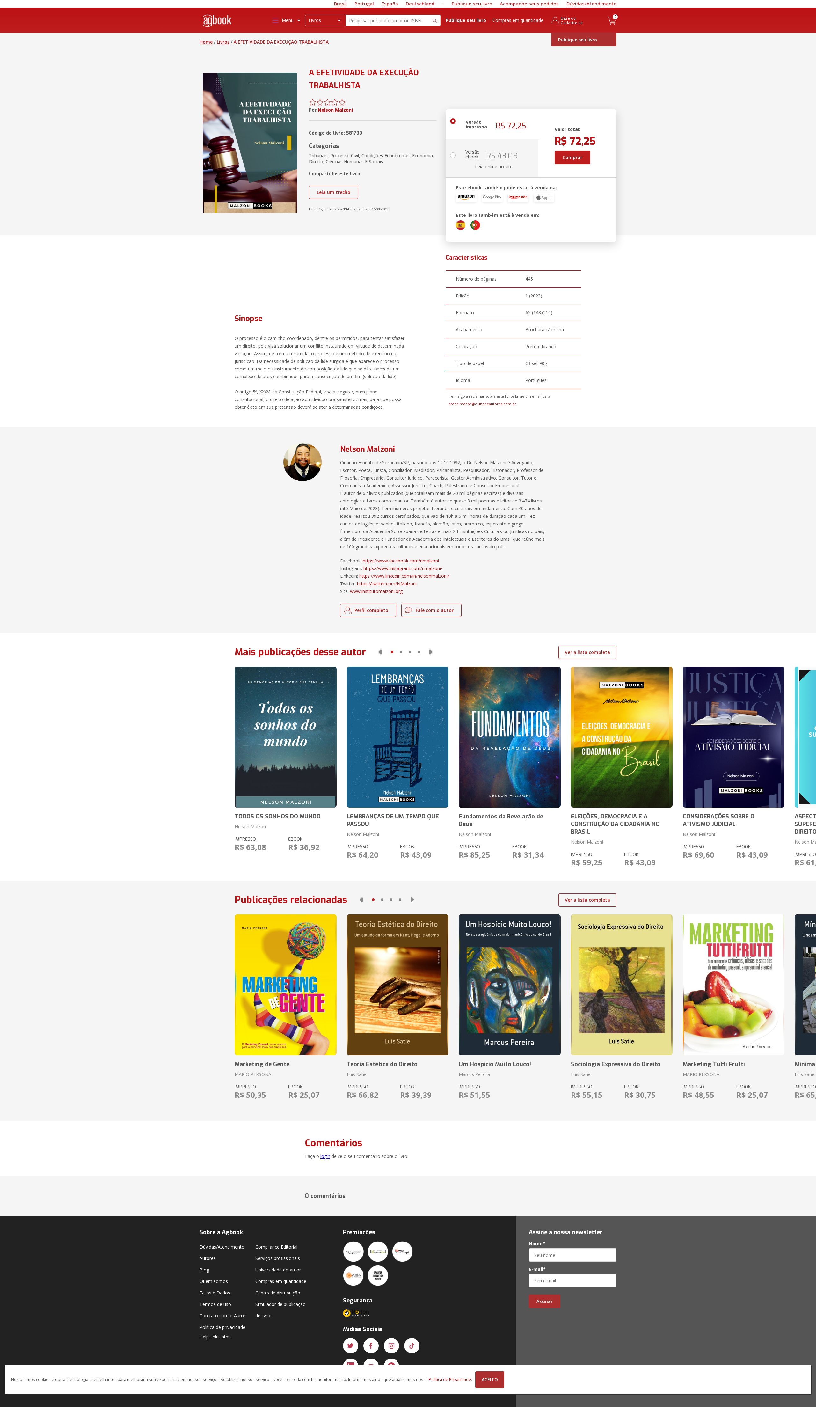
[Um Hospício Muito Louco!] (509, 984)
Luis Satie (357, 1074)
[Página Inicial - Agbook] (217, 22)
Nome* (537, 1243)
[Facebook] (371, 1345)
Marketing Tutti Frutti (714, 1064)
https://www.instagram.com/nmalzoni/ (402, 568)
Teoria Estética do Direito (382, 1064)
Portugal (364, 3)
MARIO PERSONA (253, 1074)
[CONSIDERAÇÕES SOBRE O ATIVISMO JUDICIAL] (733, 737)
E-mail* (537, 1269)
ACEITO (490, 1379)
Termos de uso (215, 1304)
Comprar (572, 157)
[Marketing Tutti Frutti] (733, 984)
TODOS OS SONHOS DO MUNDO (278, 816)
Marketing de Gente (262, 1064)
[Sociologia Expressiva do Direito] (622, 984)
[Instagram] (391, 1345)
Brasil (340, 3)
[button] (380, 652)
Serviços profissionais (277, 1258)
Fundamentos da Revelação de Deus (501, 820)
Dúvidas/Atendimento (591, 3)
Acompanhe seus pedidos (529, 3)
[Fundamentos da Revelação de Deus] (509, 737)
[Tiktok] (411, 1345)
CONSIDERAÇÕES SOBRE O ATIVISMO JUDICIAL (718, 820)
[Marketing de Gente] (285, 984)
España (390, 3)
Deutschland (420, 3)
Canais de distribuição (277, 1293)
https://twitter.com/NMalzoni (387, 584)
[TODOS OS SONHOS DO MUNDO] (285, 737)
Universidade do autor (278, 1270)
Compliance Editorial (276, 1247)
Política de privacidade (222, 1327)
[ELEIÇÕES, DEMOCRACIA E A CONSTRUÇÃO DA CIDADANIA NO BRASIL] (622, 737)
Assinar (544, 1301)
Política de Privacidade (450, 1379)
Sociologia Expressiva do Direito (615, 1064)
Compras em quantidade (517, 20)
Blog (204, 1270)
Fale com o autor (435, 610)
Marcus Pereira (474, 1074)
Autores (208, 1258)
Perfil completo (371, 610)
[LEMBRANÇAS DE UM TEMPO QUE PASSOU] (397, 737)
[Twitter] (350, 1345)
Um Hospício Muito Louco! (495, 1064)
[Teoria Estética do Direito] (397, 984)
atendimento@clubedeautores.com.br (482, 403)
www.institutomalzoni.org (376, 591)
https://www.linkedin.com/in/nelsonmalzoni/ (404, 576)
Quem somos (214, 1281)
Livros (223, 42)
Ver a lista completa (587, 652)
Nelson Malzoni (335, 110)
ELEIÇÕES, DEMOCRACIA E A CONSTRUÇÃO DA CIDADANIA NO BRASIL (615, 824)
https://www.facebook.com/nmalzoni (401, 561)
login (325, 1156)
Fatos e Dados (215, 1293)
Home (206, 42)
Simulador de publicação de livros (280, 1310)
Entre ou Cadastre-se (572, 20)
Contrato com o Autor (222, 1316)
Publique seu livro (472, 3)
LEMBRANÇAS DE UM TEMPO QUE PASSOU (393, 820)
